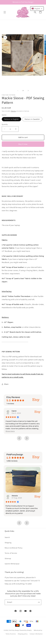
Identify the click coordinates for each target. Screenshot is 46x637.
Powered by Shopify (26, 630)
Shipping (13, 111)
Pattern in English (11, 119)
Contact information (36, 634)
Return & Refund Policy (13, 548)
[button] (4, 12)
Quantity (5, 124)
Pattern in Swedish (32, 119)
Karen (14, 411)
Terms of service (11, 634)
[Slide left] (17, 90)
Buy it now (23, 144)
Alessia (15, 496)
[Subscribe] (38, 602)
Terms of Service (11, 553)
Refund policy (38, 630)
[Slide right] (28, 90)
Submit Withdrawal (12, 564)
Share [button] (6, 384)
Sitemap (8, 558)
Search (7, 537)
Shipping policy (23, 634)
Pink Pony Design (14, 630)
